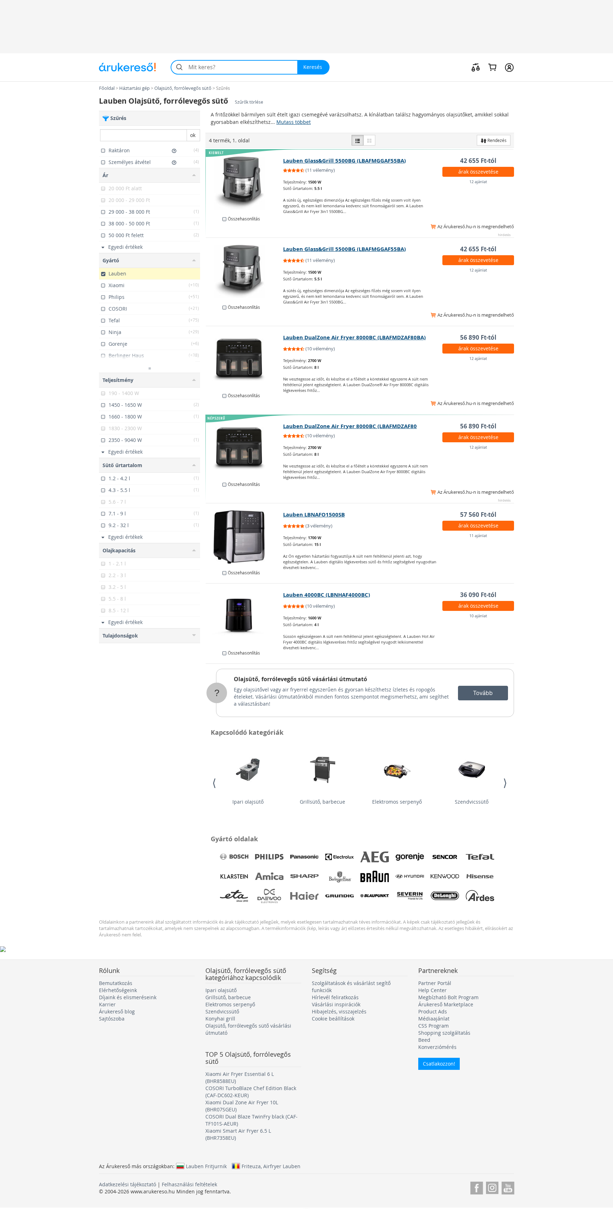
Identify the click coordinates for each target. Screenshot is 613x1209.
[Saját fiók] (509, 67)
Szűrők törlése (249, 102)
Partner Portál (434, 983)
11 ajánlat (478, 535)
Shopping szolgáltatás (444, 1032)
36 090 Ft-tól (478, 595)
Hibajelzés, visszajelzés (339, 1011)
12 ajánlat (478, 181)
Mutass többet (293, 122)
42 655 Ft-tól (478, 161)
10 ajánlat (478, 615)
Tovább (483, 693)
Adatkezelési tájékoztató (127, 1184)
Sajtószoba (112, 1018)
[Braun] (374, 876)
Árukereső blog (117, 1011)
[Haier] (304, 896)
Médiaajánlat (433, 1018)
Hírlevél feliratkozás (335, 997)
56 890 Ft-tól (478, 337)
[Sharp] (304, 876)
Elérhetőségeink (118, 990)
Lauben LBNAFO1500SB (314, 514)
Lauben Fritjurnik (206, 1166)
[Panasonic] (304, 857)
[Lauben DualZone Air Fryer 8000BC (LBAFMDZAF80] (244, 448)
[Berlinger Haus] (339, 876)
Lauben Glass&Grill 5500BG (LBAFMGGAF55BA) (344, 160)
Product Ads (432, 1011)
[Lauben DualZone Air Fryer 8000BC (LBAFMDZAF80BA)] (244, 360)
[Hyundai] (410, 876)
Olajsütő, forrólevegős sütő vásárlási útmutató (300, 679)
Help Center (432, 990)
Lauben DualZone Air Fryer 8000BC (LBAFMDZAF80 (350, 426)
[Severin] (410, 896)
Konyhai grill (220, 1018)
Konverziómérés (437, 1047)
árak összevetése (478, 171)
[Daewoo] (269, 896)
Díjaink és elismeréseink (127, 997)
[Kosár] (492, 67)
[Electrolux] (339, 857)
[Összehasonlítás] (475, 67)
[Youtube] (508, 1186)
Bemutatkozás (115, 983)
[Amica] (269, 876)
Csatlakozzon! (439, 1063)
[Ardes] (480, 896)
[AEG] (374, 857)
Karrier (107, 1004)
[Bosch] (234, 857)
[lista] (358, 140)
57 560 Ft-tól (478, 514)
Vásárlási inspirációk (336, 1004)
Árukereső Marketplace (445, 1004)
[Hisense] (480, 876)
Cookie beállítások (333, 1018)
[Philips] (269, 857)
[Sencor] (445, 857)
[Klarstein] (234, 876)
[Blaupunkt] (374, 896)
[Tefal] (480, 857)
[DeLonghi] (445, 896)
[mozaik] (369, 140)
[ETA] (234, 896)
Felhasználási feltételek (189, 1184)
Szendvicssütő (471, 801)
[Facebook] (476, 1186)
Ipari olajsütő (248, 801)
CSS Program (433, 1025)
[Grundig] (339, 896)
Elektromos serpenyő (397, 801)
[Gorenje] (410, 857)
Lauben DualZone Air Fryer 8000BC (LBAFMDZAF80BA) (354, 337)
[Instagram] (492, 1186)
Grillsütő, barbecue (322, 801)
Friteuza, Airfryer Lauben (271, 1166)
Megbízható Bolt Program (448, 997)
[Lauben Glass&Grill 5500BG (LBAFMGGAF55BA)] (244, 183)
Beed (424, 1039)
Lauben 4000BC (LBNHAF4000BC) (326, 594)
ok (192, 135)
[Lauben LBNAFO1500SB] (244, 537)
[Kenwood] (445, 876)
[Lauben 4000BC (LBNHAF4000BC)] (244, 617)
